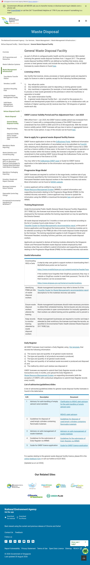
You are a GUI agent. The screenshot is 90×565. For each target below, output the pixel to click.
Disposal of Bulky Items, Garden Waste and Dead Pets (13, 136)
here (54, 66)
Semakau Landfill (9, 83)
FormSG (83, 144)
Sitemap (68, 548)
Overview (6, 52)
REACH (76, 548)
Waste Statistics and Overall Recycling (10, 153)
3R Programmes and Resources (10, 58)
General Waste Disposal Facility (12, 122)
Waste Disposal (10, 116)
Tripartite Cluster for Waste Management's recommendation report (49, 226)
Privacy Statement (28, 548)
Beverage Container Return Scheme (9, 187)
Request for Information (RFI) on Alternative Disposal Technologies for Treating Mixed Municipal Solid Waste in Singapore (11, 163)
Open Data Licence (56, 548)
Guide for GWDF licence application (74, 445)
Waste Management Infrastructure (10, 70)
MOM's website (57, 182)
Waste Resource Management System (39, 190)
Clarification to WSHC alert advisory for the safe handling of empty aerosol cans (74, 404)
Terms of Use (42, 548)
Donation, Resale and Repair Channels (10, 180)
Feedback (19, 532)
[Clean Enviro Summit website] (76, 486)
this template (74, 347)
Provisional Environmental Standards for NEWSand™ (11, 202)
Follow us (8, 537)
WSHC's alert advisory (68, 414)
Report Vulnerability (12, 548)
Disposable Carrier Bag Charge (10, 194)
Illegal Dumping (12, 128)
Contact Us (9, 532)
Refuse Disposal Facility (12, 111)
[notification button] (79, 20)
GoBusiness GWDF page (49, 161)
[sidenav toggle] (21, 57)
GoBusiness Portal (63, 142)
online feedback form (32, 459)
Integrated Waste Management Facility (11, 96)
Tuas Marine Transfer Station (11, 77)
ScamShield (15, 10)
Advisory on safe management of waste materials (73, 432)
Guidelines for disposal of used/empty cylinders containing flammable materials (73, 421)
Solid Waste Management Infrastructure (8, 104)
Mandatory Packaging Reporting (10, 173)
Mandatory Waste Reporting (9, 146)
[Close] (85, 6)
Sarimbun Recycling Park (10, 89)
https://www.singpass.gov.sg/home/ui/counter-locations (60, 283)
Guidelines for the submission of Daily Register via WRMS (73, 439)
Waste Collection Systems (11, 64)
